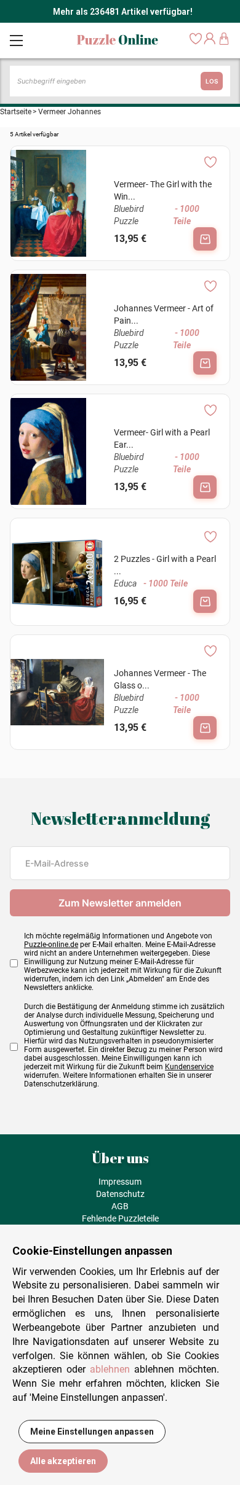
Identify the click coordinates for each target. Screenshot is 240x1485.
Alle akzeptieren (63, 1461)
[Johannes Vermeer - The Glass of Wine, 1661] (57, 692)
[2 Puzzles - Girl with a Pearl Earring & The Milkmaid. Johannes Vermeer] (57, 571)
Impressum (120, 1182)
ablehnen (110, 1369)
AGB (120, 1206)
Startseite (15, 111)
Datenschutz (120, 1194)
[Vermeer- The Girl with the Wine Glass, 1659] (57, 203)
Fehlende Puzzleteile (120, 1218)
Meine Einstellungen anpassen (92, 1431)
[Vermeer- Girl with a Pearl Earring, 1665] (57, 451)
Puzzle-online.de (51, 944)
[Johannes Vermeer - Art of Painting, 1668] (57, 327)
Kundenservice (189, 1066)
